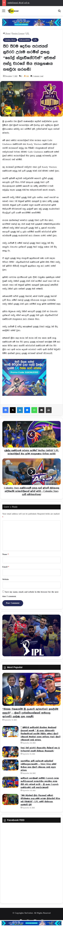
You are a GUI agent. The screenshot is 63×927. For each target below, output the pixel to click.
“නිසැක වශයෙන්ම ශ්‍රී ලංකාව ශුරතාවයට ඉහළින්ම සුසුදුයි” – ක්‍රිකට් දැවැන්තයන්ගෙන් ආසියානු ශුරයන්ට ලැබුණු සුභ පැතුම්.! (30, 713)
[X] (13, 410)
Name (5, 554)
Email (5, 567)
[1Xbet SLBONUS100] (31, 923)
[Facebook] (5, 410)
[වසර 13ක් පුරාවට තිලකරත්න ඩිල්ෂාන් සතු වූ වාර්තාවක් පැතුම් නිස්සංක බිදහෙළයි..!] (10, 751)
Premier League (18, 33)
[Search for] (59, 12)
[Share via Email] (41, 410)
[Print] (49, 410)
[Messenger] (27, 410)
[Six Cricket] (19, 11)
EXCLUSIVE (24, 40)
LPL (27, 33)
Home (7, 33)
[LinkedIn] (20, 410)
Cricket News (10, 40)
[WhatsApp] (34, 410)
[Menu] (3, 12)
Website (5, 579)
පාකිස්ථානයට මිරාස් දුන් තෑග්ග (20, 3)
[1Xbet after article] (31, 378)
